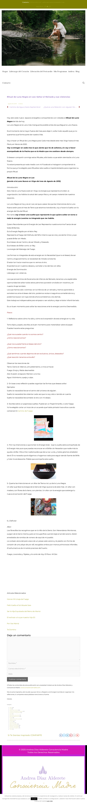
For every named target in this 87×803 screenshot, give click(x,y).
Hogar (5, 71)
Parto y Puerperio (13, 724)
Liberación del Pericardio (41, 71)
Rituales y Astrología (14, 726)
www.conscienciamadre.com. (31, 687)
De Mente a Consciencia (15, 712)
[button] (60, 735)
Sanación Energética (14, 727)
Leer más (50, 801)
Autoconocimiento (14, 710)
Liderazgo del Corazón (19, 71)
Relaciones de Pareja (14, 725)
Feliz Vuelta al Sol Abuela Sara (19, 605)
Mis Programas (60, 71)
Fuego (11, 717)
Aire (10, 708)
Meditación (12, 720)
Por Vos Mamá (13, 624)
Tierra (11, 729)
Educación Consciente (14, 715)
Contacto (6, 83)
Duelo (11, 713)
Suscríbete (40, 7)
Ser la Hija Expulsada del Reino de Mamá (23, 611)
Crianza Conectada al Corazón (16, 711)
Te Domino (11, 630)
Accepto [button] (34, 798)
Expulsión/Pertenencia (14, 716)
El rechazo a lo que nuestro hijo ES (21, 617)
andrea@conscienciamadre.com (53, 2)
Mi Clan (11, 721)
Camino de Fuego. (25, 411)
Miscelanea (12, 722)
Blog (77, 71)
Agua (11, 707)
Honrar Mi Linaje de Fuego (18, 599)
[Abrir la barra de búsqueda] (83, 83)
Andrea (71, 71)
